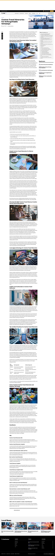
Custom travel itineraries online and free (46, 49)
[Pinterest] (2, 37)
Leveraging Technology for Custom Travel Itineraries (46, 40)
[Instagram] (46, 553)
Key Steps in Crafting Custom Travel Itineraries (47, 35)
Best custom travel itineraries (45, 50)
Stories (40, 75)
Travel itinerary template (44, 51)
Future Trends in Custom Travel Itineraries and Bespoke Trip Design (46, 45)
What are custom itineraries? (45, 56)
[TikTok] (47, 553)
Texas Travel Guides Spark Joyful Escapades (46, 70)
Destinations (42, 530)
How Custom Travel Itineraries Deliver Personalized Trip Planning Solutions (45, 34)
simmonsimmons (17, 510)
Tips (39, 63)
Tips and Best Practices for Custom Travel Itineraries (46, 43)
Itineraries (2, 17)
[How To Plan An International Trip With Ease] (7, 526)
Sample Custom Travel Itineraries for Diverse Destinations (46, 36)
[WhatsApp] (2, 38)
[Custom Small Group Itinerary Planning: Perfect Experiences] (21, 526)
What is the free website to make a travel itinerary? (45, 57)
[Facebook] (2, 33)
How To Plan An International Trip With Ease (46, 64)
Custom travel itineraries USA (44, 47)
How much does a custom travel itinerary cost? (45, 55)
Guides (40, 69)
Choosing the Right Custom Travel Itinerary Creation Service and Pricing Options (46, 38)
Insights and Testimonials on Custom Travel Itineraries (46, 41)
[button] (40, 13)
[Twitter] (2, 35)
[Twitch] (49, 553)
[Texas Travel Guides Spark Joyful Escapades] (34, 526)
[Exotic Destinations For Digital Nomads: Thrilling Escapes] (47, 526)
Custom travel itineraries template (45, 48)
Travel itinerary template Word (45, 52)
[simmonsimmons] (11, 510)
